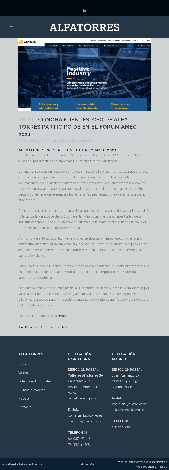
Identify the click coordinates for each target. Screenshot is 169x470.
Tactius (162, 466)
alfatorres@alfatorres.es (84, 421)
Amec (34, 327)
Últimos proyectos (31, 390)
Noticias (24, 398)
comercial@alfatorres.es (85, 415)
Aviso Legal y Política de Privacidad (23, 464)
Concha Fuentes (54, 327)
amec (62, 316)
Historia (23, 364)
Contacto (24, 407)
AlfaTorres (84, 141)
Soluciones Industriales (34, 381)
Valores (23, 373)
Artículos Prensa (59, 141)
